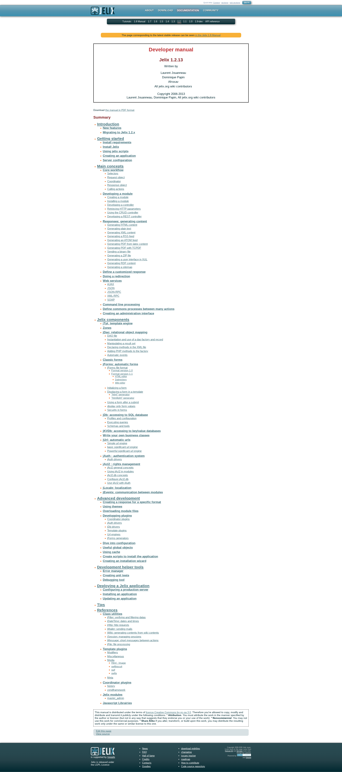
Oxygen (239, 751)
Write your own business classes (126, 435)
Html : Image (118, 663)
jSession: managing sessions (124, 636)
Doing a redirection (116, 276)
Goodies (146, 766)
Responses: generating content (125, 221)
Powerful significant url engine (124, 450)
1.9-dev (199, 21)
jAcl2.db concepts (117, 475)
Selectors (112, 173)
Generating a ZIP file (119, 255)
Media (110, 660)
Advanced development (118, 498)
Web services (112, 280)
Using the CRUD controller (122, 212)
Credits (145, 759)
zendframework (116, 689)
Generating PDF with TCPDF (124, 247)
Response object (117, 185)
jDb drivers (113, 526)
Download (165, 10)
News (145, 748)
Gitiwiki (248, 757)
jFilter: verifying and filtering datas (126, 617)
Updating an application (119, 598)
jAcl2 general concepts (120, 467)
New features (112, 128)
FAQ (144, 752)
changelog (186, 752)
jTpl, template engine (118, 323)
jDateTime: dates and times (123, 621)
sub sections (235, 3)
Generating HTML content (122, 224)
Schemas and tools (118, 425)
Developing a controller (120, 204)
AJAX (110, 284)
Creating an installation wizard (124, 561)
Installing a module (118, 201)
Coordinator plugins (118, 519)
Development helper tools (120, 567)
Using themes (112, 506)
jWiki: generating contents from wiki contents (133, 632)
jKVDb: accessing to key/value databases (132, 431)
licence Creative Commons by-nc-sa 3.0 (168, 712)
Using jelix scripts (115, 151)
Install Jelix (111, 147)
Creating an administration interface (128, 313)
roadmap (185, 759)
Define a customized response (124, 272)
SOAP (111, 299)
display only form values (121, 406)
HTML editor (121, 376)
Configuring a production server (125, 589)
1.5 (162, 21)
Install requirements (117, 142)
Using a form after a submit (123, 402)
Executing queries (117, 422)
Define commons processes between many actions (138, 309)
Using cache (111, 552)
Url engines (113, 534)
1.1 (185, 21)
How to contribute (190, 762)
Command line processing (121, 304)
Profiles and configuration (121, 418)
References (107, 610)
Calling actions (115, 188)
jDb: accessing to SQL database (125, 415)
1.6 (156, 21)
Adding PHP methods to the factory (127, 351)
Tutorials (126, 21)
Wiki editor (120, 383)
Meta (110, 677)
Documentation (188, 10)
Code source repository (193, 766)
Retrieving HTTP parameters (124, 208)
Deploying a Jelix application (123, 586)
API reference (212, 21)
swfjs (114, 673)
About (149, 10)
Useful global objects (118, 547)
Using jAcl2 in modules (120, 471)
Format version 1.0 (122, 370)
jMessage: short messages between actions (133, 640)
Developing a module (118, 193)
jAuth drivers (114, 459)
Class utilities (112, 614)
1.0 (191, 21)
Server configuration (117, 160)
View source (103, 733)
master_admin (115, 698)
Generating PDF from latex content (127, 243)
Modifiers (112, 652)
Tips (101, 605)
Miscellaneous (115, 656)
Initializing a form (117, 387)
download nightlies (190, 748)
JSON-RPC (114, 291)
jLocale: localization (117, 488)
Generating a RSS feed (120, 236)
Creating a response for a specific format (132, 502)
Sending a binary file (119, 251)
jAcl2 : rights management (121, 464)
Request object (116, 177)
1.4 (168, 21)
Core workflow (113, 170)
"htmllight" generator (122, 398)
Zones (107, 328)
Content (216, 3)
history (111, 685)
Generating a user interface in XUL (127, 259)
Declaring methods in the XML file (126, 347)
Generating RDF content (121, 263)
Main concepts (110, 166)
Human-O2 (229, 751)
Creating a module (117, 197)
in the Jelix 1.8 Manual (208, 35)
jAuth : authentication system (124, 456)
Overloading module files (120, 511)
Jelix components (113, 319)
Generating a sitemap (119, 267)
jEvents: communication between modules (133, 492)
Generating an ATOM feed (122, 240)
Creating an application (119, 155)
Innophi (111, 757)
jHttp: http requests (118, 624)
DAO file (112, 335)
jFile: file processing (118, 644)
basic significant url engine (122, 447)
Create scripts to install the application (130, 556)
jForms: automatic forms (120, 364)
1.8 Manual (140, 21)
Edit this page (103, 731)
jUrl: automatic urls (116, 440)
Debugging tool (114, 580)
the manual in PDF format (119, 110)
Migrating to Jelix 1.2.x (119, 132)
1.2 (179, 21)
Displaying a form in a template (125, 391)
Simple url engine (117, 443)
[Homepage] (103, 13)
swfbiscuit (116, 666)
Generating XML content (121, 232)
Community (211, 10)
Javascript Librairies (117, 703)
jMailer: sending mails (119, 628)
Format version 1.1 (122, 374)
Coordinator (114, 181)
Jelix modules (112, 694)
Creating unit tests (116, 575)
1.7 (150, 21)
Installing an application (120, 594)
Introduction (108, 124)
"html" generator (120, 394)
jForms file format (117, 367)
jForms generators (118, 538)
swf (113, 670)
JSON (111, 288)
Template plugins (117, 530)
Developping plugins (117, 515)
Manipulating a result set (121, 343)
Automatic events (117, 354)
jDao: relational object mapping (125, 332)
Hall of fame (148, 755)
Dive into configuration (119, 543)
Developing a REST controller (124, 216)
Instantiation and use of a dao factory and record (135, 339)
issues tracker (188, 755)
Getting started (110, 138)
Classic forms (112, 359)
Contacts (146, 762)
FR (248, 3)
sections (224, 3)
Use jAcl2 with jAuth (118, 482)
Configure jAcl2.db (117, 479)
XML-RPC (113, 295)
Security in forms (117, 409)
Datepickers (121, 379)
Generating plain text (119, 228)
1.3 (173, 21)
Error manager (113, 571)
